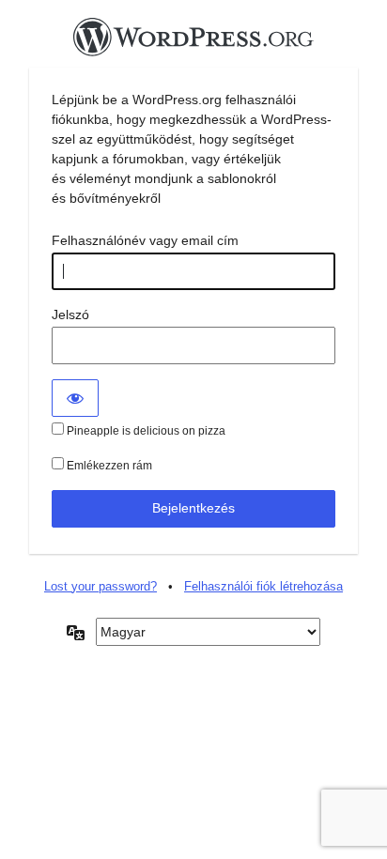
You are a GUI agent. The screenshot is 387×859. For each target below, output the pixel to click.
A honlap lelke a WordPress (193, 42)
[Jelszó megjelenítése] (75, 398)
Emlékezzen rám (108, 465)
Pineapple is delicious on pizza (144, 430)
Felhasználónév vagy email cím (145, 240)
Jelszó (70, 314)
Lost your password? (100, 586)
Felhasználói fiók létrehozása (263, 586)
